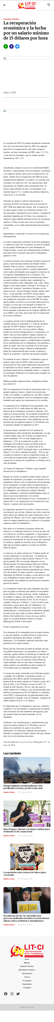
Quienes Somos (27, 966)
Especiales (27, 984)
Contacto (27, 988)
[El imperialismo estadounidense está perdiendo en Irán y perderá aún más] (27, 770)
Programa (27, 981)
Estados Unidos (9, 792)
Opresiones (27, 973)
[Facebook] (5, 993)
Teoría (27, 977)
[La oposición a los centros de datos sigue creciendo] (27, 857)
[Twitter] (18, 993)
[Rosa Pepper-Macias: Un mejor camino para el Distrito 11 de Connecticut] (27, 813)
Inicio (27, 959)
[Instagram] (12, 993)
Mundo (27, 963)
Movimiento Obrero (27, 970)
